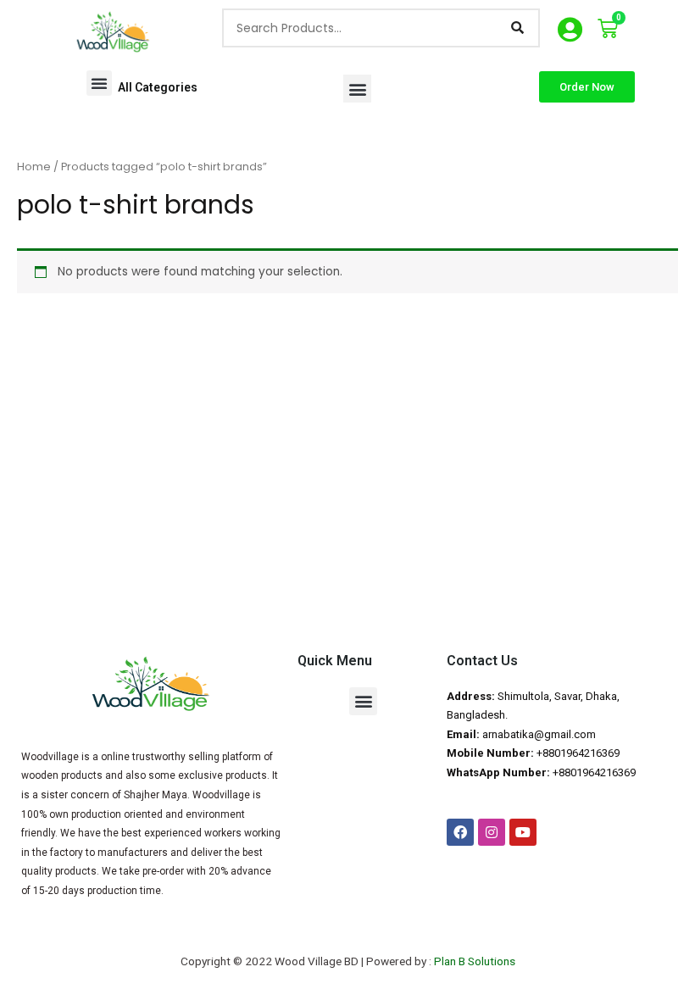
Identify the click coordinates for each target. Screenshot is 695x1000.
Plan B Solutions (474, 961)
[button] (99, 83)
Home (34, 166)
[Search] (517, 28)
